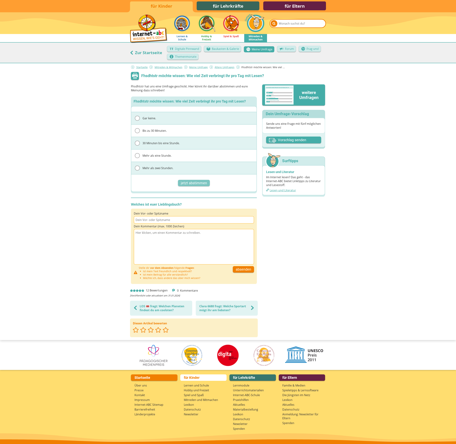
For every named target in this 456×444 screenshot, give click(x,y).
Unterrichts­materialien (248, 390)
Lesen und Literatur (283, 190)
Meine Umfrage (198, 67)
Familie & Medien (293, 385)
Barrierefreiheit (144, 409)
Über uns (140, 385)
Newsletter (191, 414)
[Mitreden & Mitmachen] (255, 23)
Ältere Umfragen (224, 67)
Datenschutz (192, 409)
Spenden (239, 429)
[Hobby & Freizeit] (206, 23)
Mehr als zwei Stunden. (157, 168)
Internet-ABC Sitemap (148, 405)
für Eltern (295, 6)
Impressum (142, 400)
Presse (139, 390)
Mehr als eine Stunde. (157, 156)
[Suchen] (274, 23)
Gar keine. (149, 118)
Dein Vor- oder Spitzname (151, 213)
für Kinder (161, 6)
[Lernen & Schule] (182, 23)
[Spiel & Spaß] (231, 23)
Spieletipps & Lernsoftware (300, 390)
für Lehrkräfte (228, 6)
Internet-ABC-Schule (246, 395)
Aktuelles (239, 405)
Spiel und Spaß (194, 395)
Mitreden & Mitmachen (168, 67)
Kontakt (139, 395)
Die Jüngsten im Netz (296, 395)
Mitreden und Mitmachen (201, 400)
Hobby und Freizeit (196, 390)
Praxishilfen (241, 400)
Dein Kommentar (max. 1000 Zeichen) (159, 226)
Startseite (142, 67)
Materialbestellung (245, 409)
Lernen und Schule (196, 385)
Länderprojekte (144, 414)
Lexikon (189, 405)
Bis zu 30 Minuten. (154, 131)
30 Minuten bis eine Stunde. (161, 143)
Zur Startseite (148, 52)
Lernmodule (241, 385)
